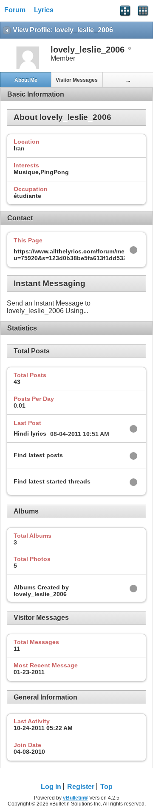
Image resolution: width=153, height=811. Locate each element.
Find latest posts (38, 455)
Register (80, 786)
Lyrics (44, 10)
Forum (15, 10)
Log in (51, 786)
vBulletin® (75, 798)
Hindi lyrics (30, 433)
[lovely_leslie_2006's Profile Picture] (27, 68)
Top (106, 786)
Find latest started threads (52, 481)
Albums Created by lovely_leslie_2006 (41, 590)
